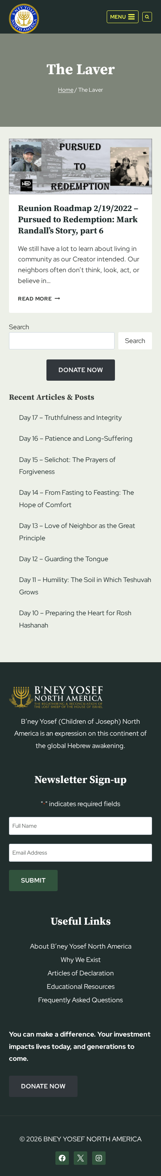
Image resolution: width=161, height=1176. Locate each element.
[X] (80, 1158)
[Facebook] (62, 1158)
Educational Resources (81, 986)
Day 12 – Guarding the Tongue (63, 558)
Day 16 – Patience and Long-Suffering (76, 438)
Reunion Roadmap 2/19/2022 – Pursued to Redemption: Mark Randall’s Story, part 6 (78, 219)
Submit (33, 880)
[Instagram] (99, 1158)
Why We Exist (81, 959)
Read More (39, 298)
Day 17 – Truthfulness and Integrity (70, 417)
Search (19, 327)
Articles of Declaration (81, 973)
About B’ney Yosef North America (80, 946)
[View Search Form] (147, 17)
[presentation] (80, 166)
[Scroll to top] (142, 1156)
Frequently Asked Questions (80, 1000)
